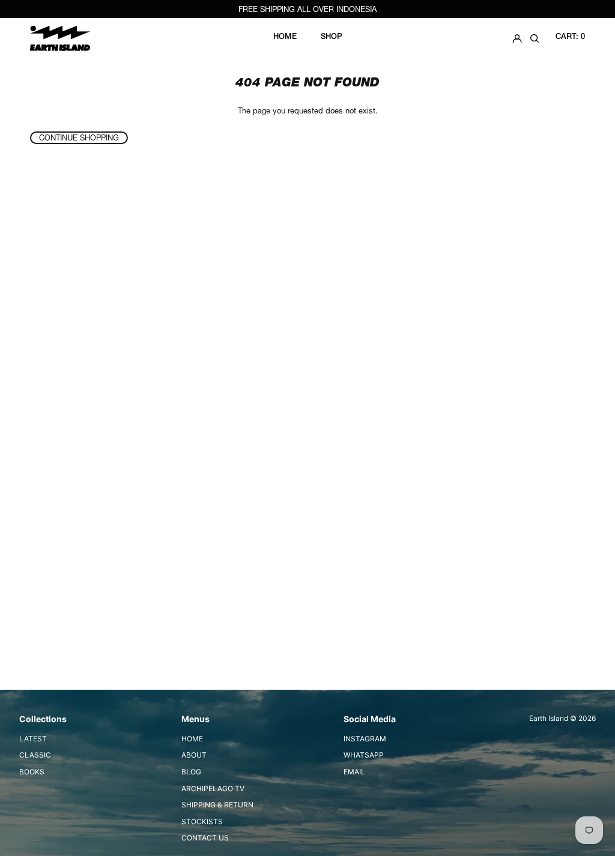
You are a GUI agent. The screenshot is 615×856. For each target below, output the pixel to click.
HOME (192, 738)
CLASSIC (35, 754)
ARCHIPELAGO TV (212, 788)
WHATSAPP (364, 754)
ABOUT (194, 754)
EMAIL (354, 771)
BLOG (191, 771)
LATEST (33, 738)
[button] (534, 38)
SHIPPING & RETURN (217, 804)
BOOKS (31, 771)
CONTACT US (205, 837)
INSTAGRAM (365, 738)
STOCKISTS (202, 821)
